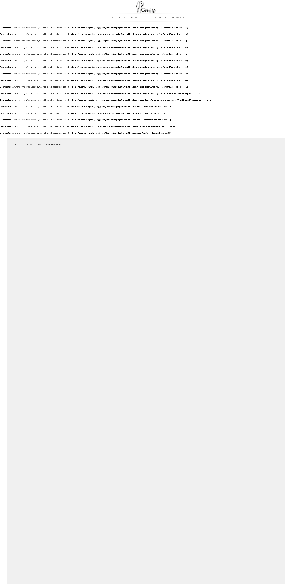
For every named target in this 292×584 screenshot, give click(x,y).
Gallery (135, 17)
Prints (147, 17)
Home (110, 17)
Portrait (122, 17)
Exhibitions (160, 17)
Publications (177, 17)
